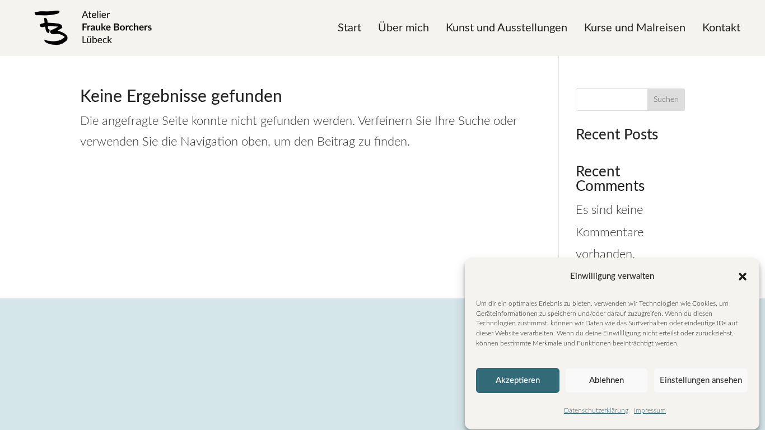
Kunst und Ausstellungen (506, 28)
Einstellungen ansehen (701, 380)
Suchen (666, 100)
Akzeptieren (518, 380)
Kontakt (721, 28)
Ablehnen (606, 380)
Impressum (650, 411)
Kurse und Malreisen (634, 28)
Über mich (403, 28)
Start (349, 28)
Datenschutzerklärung (596, 411)
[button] (742, 276)
